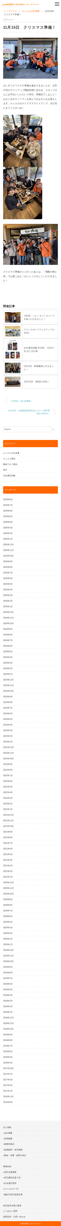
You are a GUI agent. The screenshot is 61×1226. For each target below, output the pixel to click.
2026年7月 (8, 505)
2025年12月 (8, 544)
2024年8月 (8, 634)
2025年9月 (8, 561)
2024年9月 (8, 629)
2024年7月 (8, 640)
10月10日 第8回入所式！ (37, 381)
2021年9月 (8, 832)
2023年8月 (8, 702)
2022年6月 (8, 781)
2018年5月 (8, 1057)
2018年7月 (8, 1046)
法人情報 (7, 1127)
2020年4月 (8, 927)
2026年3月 (8, 527)
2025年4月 (8, 589)
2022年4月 (8, 792)
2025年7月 (8, 573)
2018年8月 (8, 1040)
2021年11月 (8, 820)
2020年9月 (8, 899)
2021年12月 (8, 815)
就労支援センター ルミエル (31, 1223)
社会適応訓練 (9, 475)
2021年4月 (8, 860)
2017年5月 (8, 1079)
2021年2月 (8, 871)
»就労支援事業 (9, 1172)
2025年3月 (8, 595)
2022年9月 (8, 764)
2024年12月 (8, 612)
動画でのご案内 (10, 464)
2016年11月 (8, 1096)
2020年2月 (8, 939)
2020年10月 (8, 894)
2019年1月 (8, 1012)
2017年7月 (8, 1074)
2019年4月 (8, 995)
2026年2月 (8, 533)
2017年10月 (8, 1068)
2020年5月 (8, 922)
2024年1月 (8, 674)
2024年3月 (8, 663)
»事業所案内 (8, 1144)
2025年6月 (8, 578)
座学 (5, 470)
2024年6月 (8, 646)
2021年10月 (8, 826)
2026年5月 (8, 516)
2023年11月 (8, 685)
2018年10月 (8, 1029)
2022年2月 (8, 803)
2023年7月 (8, 708)
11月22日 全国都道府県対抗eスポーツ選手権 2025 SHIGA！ (29, 412)
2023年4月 (8, 725)
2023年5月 (8, 719)
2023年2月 (8, 736)
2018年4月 (8, 1063)
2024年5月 (8, 651)
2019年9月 (8, 967)
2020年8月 (8, 905)
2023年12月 (8, 680)
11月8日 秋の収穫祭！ (22, 401)
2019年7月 (8, 978)
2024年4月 (8, 657)
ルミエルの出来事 (11, 453)
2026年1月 (8, 539)
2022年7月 (8, 775)
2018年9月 (8, 1034)
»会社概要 (7, 1133)
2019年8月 (8, 972)
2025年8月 (8, 567)
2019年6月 (8, 984)
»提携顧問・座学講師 (13, 1150)
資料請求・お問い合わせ (14, 1217)
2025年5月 (8, 584)
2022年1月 (8, 809)
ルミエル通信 (9, 458)
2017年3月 (8, 1085)
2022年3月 (8, 798)
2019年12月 (8, 950)
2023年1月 (8, 742)
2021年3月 (8, 865)
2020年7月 (8, 910)
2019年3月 (8, 1001)
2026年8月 (8, 499)
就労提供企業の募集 (12, 1205)
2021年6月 (8, 849)
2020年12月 (8, 882)
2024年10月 (8, 623)
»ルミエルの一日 (10, 1189)
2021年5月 (8, 854)
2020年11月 (8, 888)
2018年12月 (8, 1018)
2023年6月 (8, 713)
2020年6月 (8, 916)
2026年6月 (8, 511)
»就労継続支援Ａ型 (11, 1177)
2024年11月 (8, 618)
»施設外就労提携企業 (13, 1194)
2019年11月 (8, 956)
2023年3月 (8, 730)
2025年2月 (8, 601)
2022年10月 (8, 758)
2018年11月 (8, 1023)
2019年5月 (8, 989)
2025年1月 (8, 606)
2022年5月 (8, 787)
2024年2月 (8, 668)
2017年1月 (8, 1091)
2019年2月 (8, 1006)
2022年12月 (8, 747)
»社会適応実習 (9, 1183)
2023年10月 (8, 691)
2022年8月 (8, 770)
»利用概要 (7, 1138)
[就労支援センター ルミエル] (20, 3)
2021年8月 (8, 837)
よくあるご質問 (10, 1211)
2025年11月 (8, 550)
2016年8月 (8, 1102)
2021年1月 (8, 877)
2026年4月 (8, 522)
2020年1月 (8, 944)
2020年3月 (8, 933)
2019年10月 (8, 961)
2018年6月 (8, 1051)
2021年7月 (8, 843)
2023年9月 (8, 696)
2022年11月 (8, 753)
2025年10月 (8, 556)
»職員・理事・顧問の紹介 (15, 1155)
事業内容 (7, 1166)
